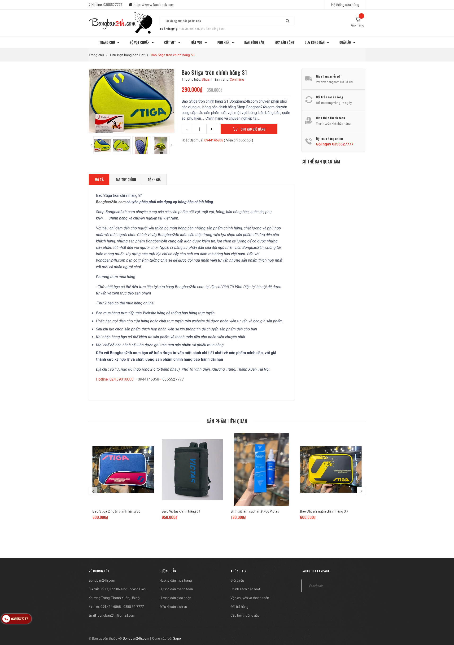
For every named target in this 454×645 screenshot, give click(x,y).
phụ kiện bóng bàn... (213, 29)
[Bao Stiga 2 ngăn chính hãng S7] (331, 469)
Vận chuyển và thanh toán (250, 598)
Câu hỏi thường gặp (245, 615)
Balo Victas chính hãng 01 (181, 511)
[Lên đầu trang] (445, 616)
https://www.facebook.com (154, 5)
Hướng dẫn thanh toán (176, 589)
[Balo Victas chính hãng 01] (192, 469)
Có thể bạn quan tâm (320, 161)
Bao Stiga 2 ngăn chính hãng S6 (116, 511)
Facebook (315, 585)
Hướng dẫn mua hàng (176, 580)
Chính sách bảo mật (245, 589)
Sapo (177, 638)
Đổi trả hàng (240, 607)
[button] (99, 570)
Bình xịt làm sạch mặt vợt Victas (255, 511)
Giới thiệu (237, 580)
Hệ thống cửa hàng (345, 5)
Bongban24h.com (102, 580)
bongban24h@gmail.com (116, 615)
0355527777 (112, 5)
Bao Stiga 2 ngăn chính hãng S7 (324, 511)
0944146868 (213, 140)
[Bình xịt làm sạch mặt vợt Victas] (261, 469)
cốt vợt (194, 29)
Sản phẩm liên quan (227, 421)
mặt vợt (184, 29)
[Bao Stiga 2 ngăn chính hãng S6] (123, 469)
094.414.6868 (110, 607)
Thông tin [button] (239, 570)
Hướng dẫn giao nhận (175, 598)
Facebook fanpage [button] (315, 570)
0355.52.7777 (133, 607)
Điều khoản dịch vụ (173, 607)
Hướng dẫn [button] (168, 570)
